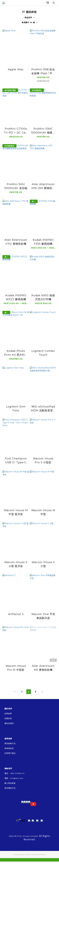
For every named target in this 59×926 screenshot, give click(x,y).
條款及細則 (9, 723)
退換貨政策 (9, 748)
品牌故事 (8, 713)
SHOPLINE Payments (35, 854)
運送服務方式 (10, 743)
